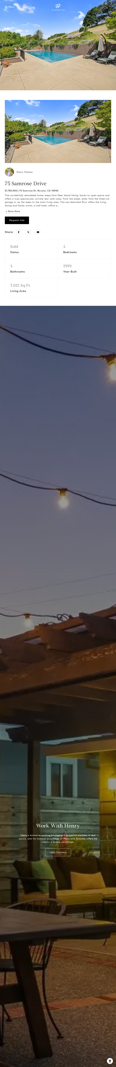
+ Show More (13, 211)
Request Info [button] (16, 220)
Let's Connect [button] (58, 852)
